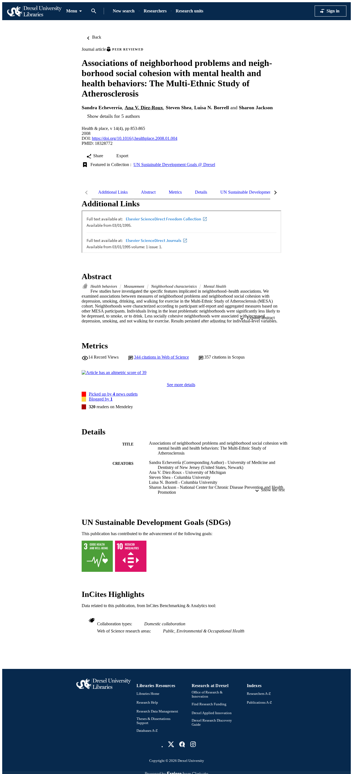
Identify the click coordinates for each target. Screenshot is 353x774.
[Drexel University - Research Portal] (34, 11)
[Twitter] (170, 744)
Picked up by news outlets (113, 394)
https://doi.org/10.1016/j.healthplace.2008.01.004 (134, 138)
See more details (181, 384)
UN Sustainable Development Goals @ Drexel (174, 164)
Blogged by (101, 399)
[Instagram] (193, 744)
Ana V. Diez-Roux (144, 107)
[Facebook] (182, 744)
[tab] (113, 192)
